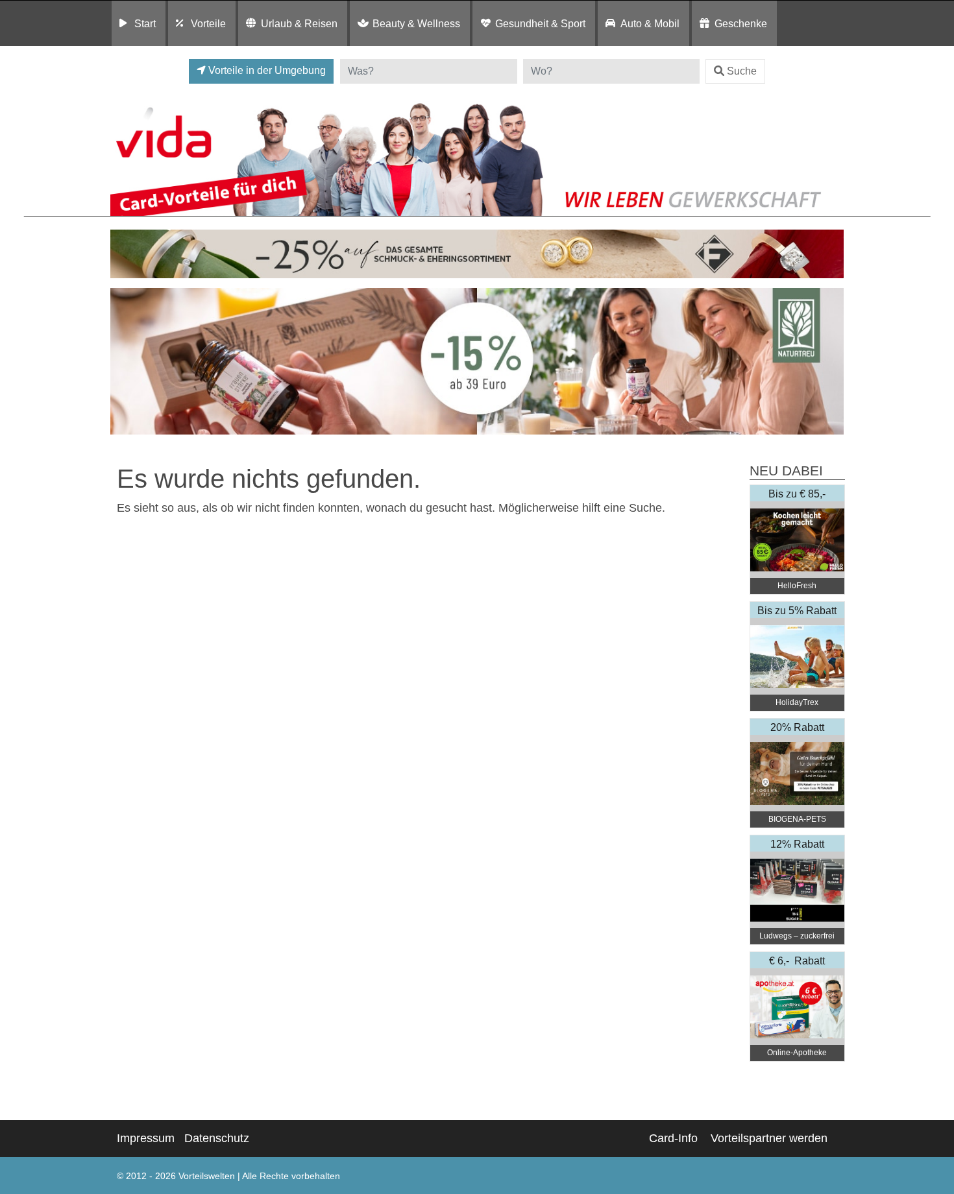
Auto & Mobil (649, 23)
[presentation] (122, 361)
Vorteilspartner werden (769, 1138)
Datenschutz (216, 1138)
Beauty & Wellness (416, 23)
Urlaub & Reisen (299, 23)
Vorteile (208, 23)
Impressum (146, 1138)
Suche (742, 71)
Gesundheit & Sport (540, 23)
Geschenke (741, 23)
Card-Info (673, 1138)
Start (145, 23)
